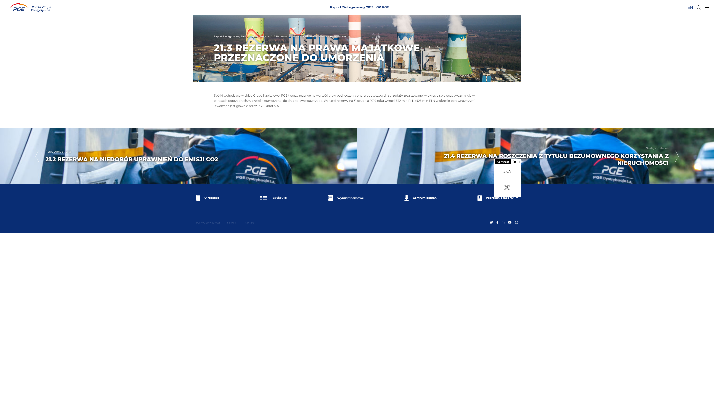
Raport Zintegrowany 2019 (230, 36)
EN (690, 7)
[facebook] (497, 222)
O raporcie (211, 198)
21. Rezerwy (259, 36)
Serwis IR (232, 222)
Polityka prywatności (208, 222)
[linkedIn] (503, 222)
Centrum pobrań (424, 198)
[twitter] (491, 222)
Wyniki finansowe (350, 198)
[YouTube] (510, 222)
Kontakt (249, 222)
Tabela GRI (279, 197)
